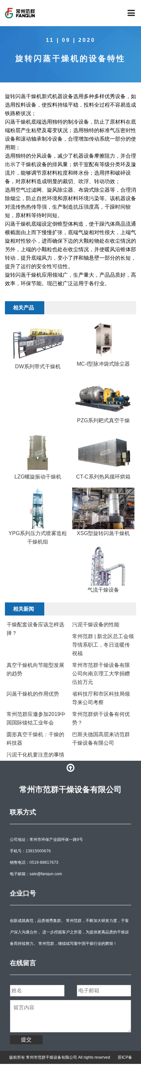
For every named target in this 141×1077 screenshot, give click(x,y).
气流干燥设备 (103, 590)
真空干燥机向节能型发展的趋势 (35, 669)
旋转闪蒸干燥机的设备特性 (70, 58)
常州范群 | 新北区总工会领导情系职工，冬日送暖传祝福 (103, 645)
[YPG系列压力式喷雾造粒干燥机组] (38, 508)
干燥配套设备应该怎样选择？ (35, 629)
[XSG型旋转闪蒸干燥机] (103, 508)
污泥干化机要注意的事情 (35, 754)
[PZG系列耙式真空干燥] (103, 395)
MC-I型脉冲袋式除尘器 (103, 364)
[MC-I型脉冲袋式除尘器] (103, 340)
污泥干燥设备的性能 (95, 624)
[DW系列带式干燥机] (38, 341)
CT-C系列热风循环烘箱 (103, 476)
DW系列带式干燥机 (38, 366)
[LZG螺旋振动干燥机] (38, 452)
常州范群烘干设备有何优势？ (101, 718)
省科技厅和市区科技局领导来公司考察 (101, 698)
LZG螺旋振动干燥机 (37, 476)
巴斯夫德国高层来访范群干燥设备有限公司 (101, 739)
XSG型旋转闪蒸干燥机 (103, 533)
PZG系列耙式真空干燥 (103, 420)
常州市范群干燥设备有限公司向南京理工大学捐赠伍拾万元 (101, 673)
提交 (26, 1039)
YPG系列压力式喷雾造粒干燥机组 (38, 537)
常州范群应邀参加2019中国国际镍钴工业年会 (36, 718)
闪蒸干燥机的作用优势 (33, 694)
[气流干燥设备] (103, 565)
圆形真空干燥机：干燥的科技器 (35, 739)
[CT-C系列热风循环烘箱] (103, 452)
